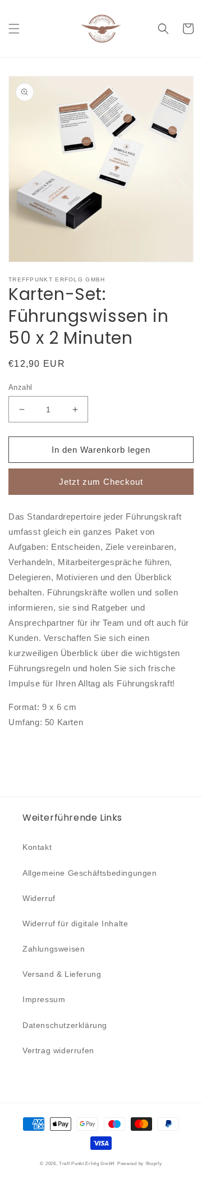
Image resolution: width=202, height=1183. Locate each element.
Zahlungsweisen (53, 948)
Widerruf (39, 898)
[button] (14, 28)
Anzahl (20, 387)
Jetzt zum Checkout (101, 481)
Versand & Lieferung (61, 974)
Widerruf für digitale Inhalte (75, 923)
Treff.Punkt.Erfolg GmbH (87, 1163)
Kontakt (37, 847)
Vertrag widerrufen (58, 1050)
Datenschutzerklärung (64, 1025)
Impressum (43, 999)
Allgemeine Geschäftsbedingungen (89, 872)
